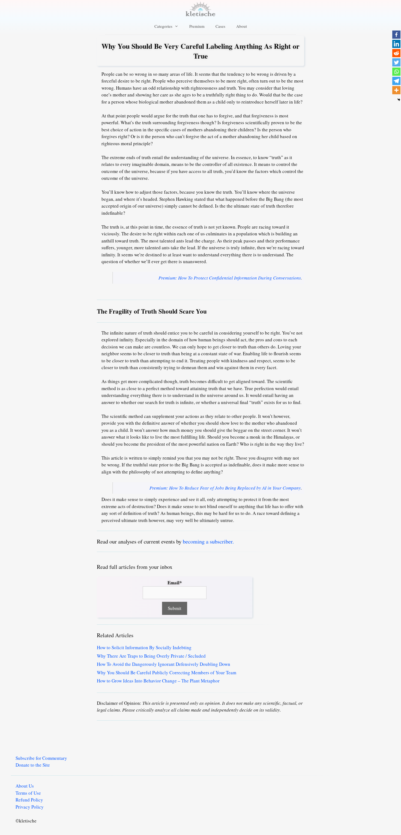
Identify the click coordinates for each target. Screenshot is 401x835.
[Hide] (399, 100)
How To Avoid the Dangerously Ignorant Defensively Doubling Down (163, 664)
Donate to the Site (33, 765)
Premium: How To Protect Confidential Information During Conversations (229, 278)
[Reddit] (396, 53)
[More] (396, 90)
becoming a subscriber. (208, 541)
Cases (220, 26)
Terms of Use (28, 793)
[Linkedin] (396, 44)
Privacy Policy (30, 807)
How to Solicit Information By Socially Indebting (144, 647)
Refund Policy (29, 800)
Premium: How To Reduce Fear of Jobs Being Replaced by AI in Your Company (225, 488)
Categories (163, 26)
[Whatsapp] (396, 72)
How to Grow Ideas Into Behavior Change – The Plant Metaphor (158, 681)
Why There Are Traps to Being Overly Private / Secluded (151, 656)
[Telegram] (396, 81)
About (241, 26)
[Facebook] (396, 35)
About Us (25, 786)
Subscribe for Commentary (41, 758)
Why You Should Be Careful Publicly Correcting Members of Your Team (166, 672)
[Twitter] (396, 62)
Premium (197, 26)
